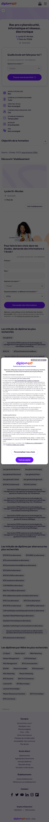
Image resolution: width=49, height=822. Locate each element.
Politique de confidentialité (33, 443)
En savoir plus (7, 435)
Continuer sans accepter (38, 360)
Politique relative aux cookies (15, 445)
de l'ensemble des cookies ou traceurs (27, 380)
